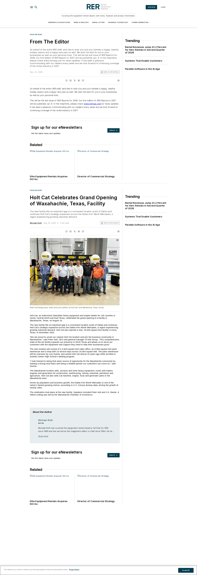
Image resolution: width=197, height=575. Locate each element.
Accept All (185, 570)
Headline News (36, 34)
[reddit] (79, 80)
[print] (118, 80)
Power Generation (140, 22)
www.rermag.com (92, 104)
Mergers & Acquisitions (59, 22)
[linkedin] (70, 80)
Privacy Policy (74, 569)
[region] (98, 570)
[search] (36, 7)
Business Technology (118, 22)
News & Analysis (81, 22)
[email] (83, 80)
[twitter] (75, 80)
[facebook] (66, 80)
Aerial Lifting (98, 22)
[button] (31, 7)
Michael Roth (36, 223)
